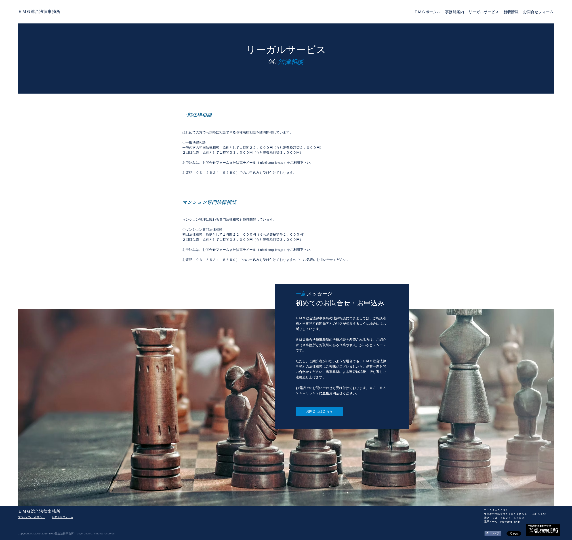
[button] (483, 12)
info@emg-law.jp (271, 162)
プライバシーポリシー (31, 517)
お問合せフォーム (215, 162)
